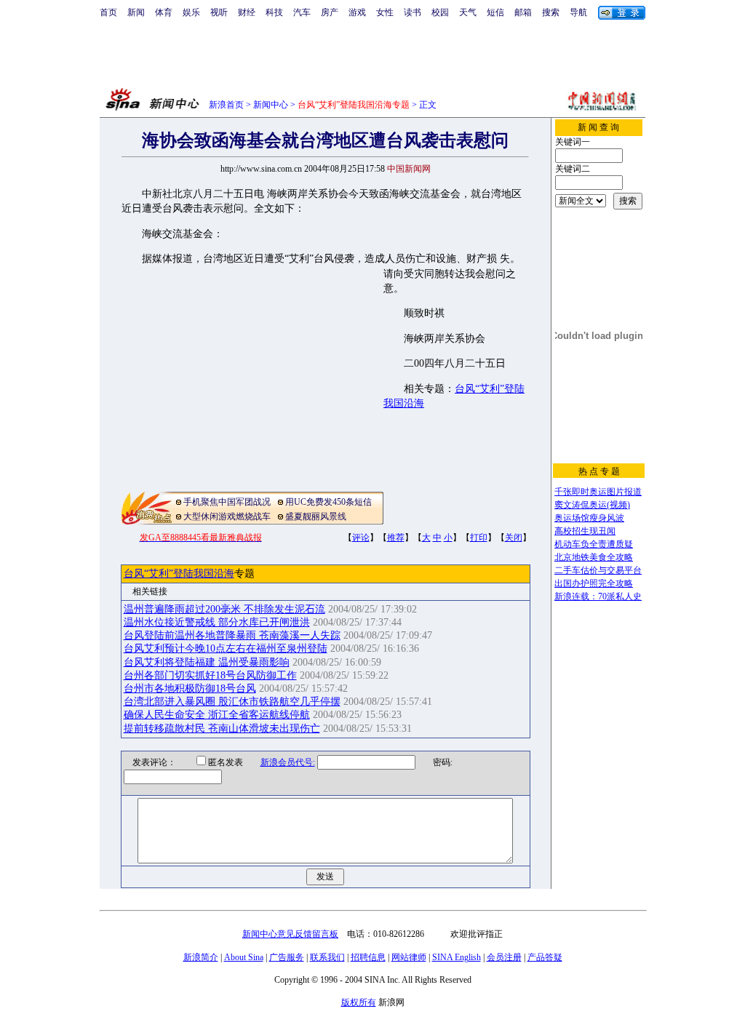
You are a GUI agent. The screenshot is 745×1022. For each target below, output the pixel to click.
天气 (468, 12)
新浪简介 (200, 957)
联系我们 (327, 957)
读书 (412, 12)
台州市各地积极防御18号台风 (190, 688)
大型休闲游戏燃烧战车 (227, 516)
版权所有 (358, 1002)
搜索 (550, 12)
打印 (478, 537)
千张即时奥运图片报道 (598, 492)
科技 (274, 12)
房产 (329, 12)
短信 (495, 12)
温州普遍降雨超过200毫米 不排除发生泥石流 (224, 609)
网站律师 (408, 957)
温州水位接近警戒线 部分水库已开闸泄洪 (217, 622)
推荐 (396, 537)
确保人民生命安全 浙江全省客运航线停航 (217, 714)
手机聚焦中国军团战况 (227, 502)
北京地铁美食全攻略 (593, 557)
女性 (385, 12)
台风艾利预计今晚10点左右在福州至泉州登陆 (225, 648)
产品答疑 (544, 957)
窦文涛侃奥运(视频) (592, 505)
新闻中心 (270, 105)
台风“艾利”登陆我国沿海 (179, 573)
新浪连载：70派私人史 (598, 596)
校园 (440, 12)
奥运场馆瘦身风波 (589, 518)
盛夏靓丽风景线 (315, 516)
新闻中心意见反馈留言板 (290, 934)
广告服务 (286, 957)
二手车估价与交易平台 (598, 570)
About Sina (243, 957)
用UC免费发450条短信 (328, 502)
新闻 (136, 12)
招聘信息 (368, 957)
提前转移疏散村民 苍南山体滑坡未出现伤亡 (222, 728)
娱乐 (191, 12)
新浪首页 (226, 105)
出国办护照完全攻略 (593, 583)
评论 (361, 537)
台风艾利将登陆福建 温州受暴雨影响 (207, 662)
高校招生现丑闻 (584, 531)
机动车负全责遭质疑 (593, 544)
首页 (108, 12)
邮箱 (523, 12)
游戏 (357, 12)
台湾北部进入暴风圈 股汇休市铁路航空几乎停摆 (232, 701)
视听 (219, 12)
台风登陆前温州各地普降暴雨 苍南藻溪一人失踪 (232, 635)
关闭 (513, 537)
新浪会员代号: (287, 762)
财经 (246, 12)
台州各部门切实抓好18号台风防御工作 (210, 675)
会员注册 (504, 957)
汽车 (302, 12)
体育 (163, 12)
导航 (578, 12)
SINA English (456, 957)
